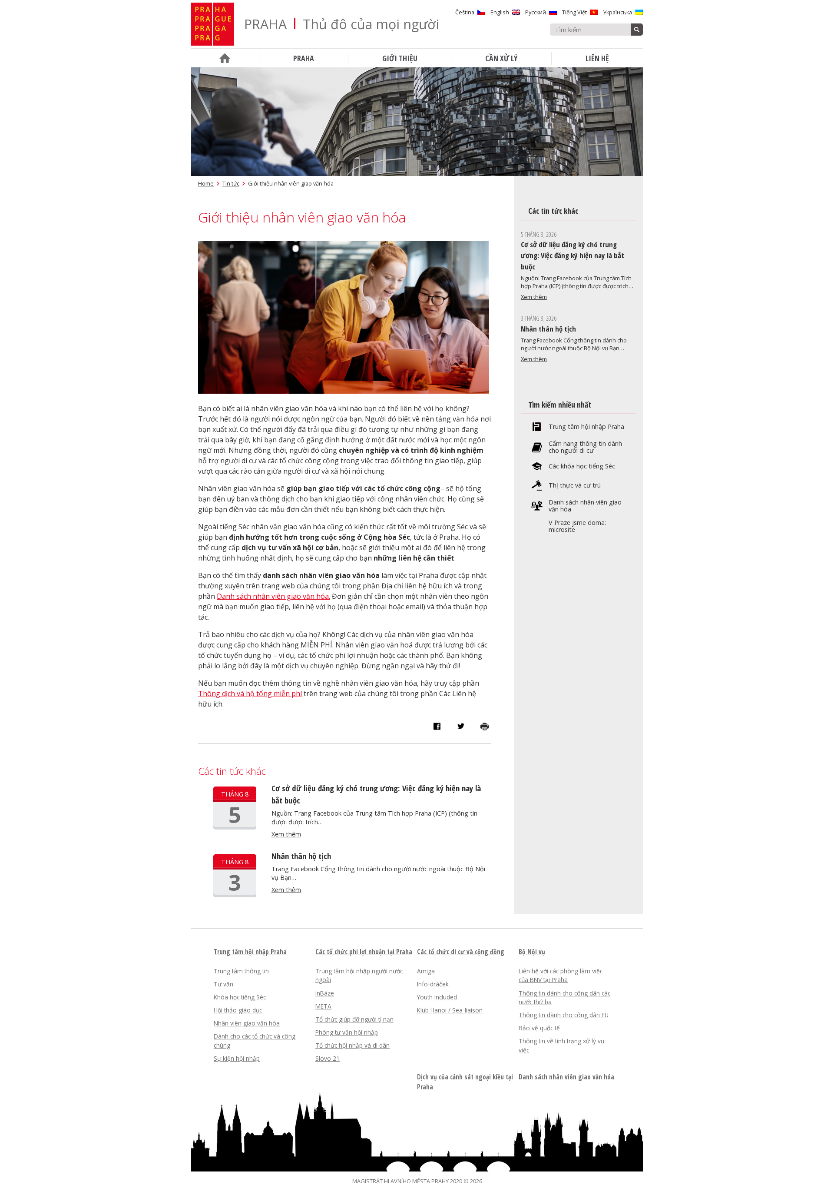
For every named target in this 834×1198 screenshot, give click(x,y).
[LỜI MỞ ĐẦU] (225, 58)
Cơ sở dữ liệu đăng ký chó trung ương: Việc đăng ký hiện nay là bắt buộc (572, 255)
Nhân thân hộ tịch (301, 855)
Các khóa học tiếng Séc (582, 466)
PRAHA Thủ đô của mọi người (341, 24)
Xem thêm (286, 834)
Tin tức (230, 183)
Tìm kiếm (637, 29)
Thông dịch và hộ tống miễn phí (250, 693)
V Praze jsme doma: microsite (577, 526)
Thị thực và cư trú (575, 485)
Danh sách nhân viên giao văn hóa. (273, 596)
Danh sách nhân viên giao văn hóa (585, 506)
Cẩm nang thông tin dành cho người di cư (585, 447)
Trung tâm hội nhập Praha (586, 426)
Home (206, 183)
